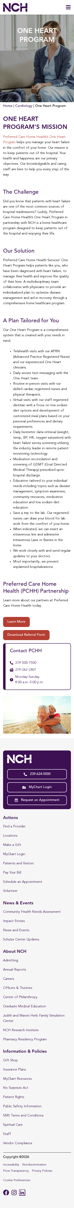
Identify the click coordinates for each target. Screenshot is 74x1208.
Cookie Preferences (16, 1180)
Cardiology (23, 106)
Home (7, 106)
